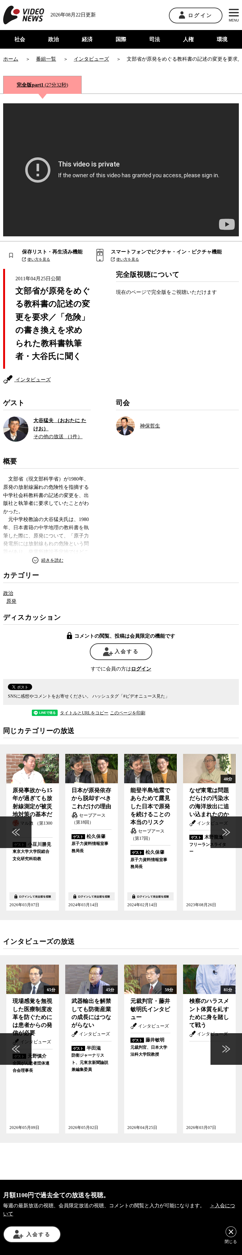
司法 (154, 39)
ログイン (200, 15)
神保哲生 (150, 425)
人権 (188, 39)
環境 (222, 39)
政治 (53, 39)
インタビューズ (32, 379)
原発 (11, 601)
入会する (127, 651)
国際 (121, 39)
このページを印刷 (127, 713)
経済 (87, 39)
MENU (234, 20)
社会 (19, 39)
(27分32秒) (42, 85)
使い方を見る (38, 259)
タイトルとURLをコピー (84, 713)
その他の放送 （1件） (58, 436)
